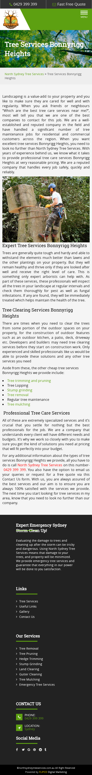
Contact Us (27, 617)
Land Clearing (29, 669)
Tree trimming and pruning (29, 380)
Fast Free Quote (71, 4)
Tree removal (17, 394)
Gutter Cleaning (30, 674)
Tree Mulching (29, 679)
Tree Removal (29, 648)
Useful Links (28, 606)
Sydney (30, 729)
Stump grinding (19, 390)
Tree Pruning (28, 654)
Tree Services (28, 601)
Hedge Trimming (31, 659)
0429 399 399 (24, 4)
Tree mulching (18, 404)
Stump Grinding (30, 664)
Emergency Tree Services (37, 684)
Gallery (24, 611)
